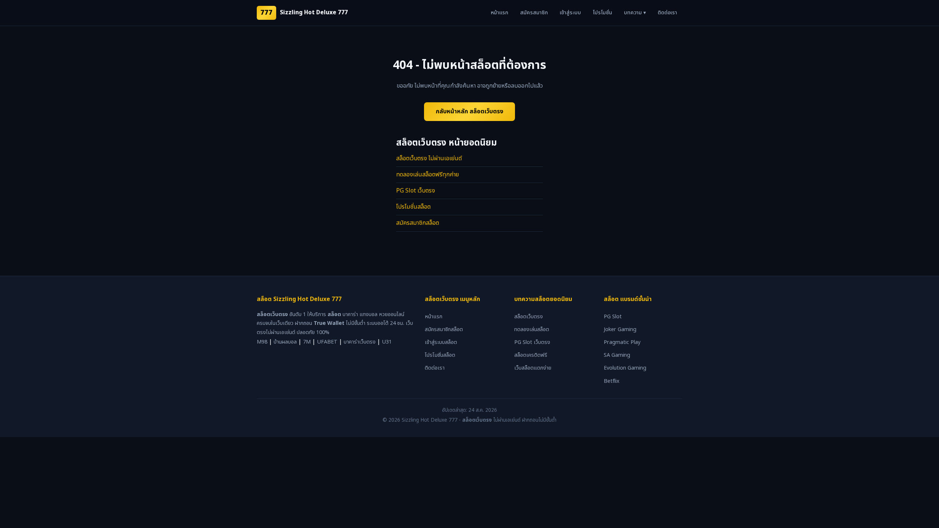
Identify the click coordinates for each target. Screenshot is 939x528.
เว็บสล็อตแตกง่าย (532, 368)
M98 (262, 342)
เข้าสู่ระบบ (570, 12)
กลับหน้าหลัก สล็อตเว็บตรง (469, 111)
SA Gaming (617, 355)
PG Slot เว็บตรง (415, 190)
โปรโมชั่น (602, 12)
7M (307, 342)
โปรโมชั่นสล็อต (413, 206)
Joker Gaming (620, 329)
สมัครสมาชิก (534, 12)
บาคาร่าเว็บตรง (360, 342)
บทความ (635, 12)
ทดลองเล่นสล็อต (531, 329)
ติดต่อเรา (667, 12)
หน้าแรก (499, 12)
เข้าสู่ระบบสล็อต (441, 342)
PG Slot (613, 316)
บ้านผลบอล (285, 342)
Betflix (612, 381)
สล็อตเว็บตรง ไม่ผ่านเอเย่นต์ (429, 158)
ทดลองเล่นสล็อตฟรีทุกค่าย (427, 174)
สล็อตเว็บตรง (528, 316)
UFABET (327, 342)
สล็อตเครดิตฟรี (530, 355)
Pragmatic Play (622, 342)
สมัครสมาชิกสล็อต (417, 223)
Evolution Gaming (625, 368)
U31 (387, 342)
